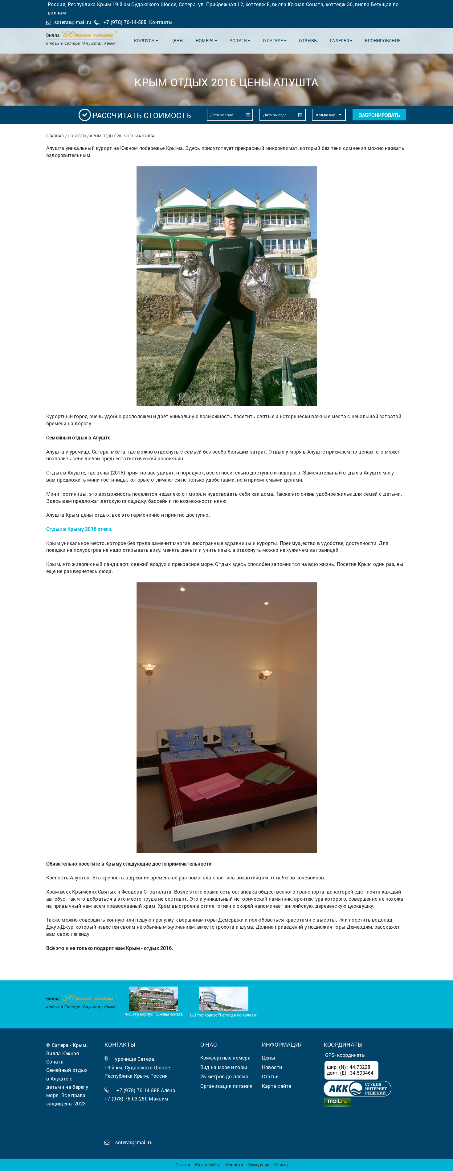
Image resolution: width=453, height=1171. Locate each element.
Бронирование (383, 40)
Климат (282, 1165)
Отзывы (308, 40)
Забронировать (379, 115)
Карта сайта (208, 1165)
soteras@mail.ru (73, 22)
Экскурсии (258, 1165)
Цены (176, 40)
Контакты (161, 22)
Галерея (340, 40)
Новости (77, 135)
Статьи (182, 1165)
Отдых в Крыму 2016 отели (78, 529)
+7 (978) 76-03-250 (126, 1098)
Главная (55, 135)
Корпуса (145, 40)
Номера (205, 40)
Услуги (239, 40)
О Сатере (273, 40)
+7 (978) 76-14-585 (125, 22)
